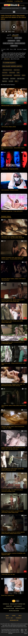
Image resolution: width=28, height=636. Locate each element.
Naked (23, 75)
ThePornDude (10, 1)
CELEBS (22, 5)
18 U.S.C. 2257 (9, 618)
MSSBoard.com (14, 620)
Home (7, 615)
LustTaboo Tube (19, 1)
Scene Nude (12, 72)
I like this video (8, 35)
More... (16, 81)
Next (18, 601)
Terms (13, 615)
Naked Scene (17, 75)
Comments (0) (14, 45)
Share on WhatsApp (20, 43)
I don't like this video (10, 35)
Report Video (18, 38)
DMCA (20, 615)
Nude (18, 72)
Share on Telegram (8, 43)
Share (18, 40)
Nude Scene (16, 70)
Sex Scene (4, 72)
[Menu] (14, 11)
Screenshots (11, 40)
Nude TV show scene (7, 75)
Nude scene (7, 58)
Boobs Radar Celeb (22, 631)
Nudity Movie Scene (7, 70)
